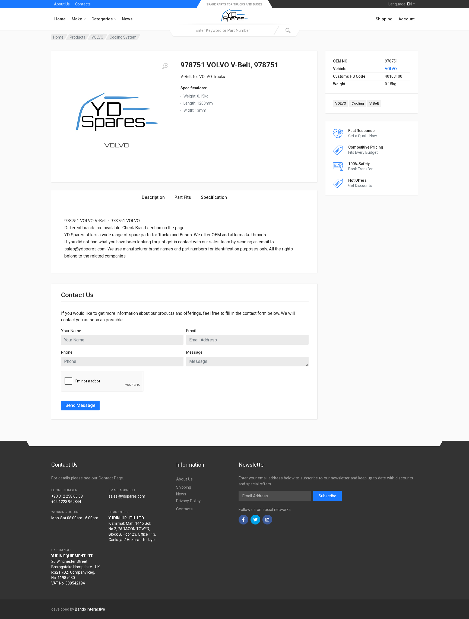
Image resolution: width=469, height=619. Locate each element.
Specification (214, 197)
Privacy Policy (188, 500)
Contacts (83, 4)
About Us (62, 4)
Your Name (71, 330)
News (127, 19)
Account (406, 19)
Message (194, 352)
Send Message (80, 405)
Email (191, 330)
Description (153, 197)
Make (77, 19)
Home (60, 19)
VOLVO (391, 69)
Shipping (384, 19)
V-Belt (374, 103)
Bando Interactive (90, 609)
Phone (66, 352)
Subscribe (327, 496)
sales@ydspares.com (127, 496)
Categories (102, 19)
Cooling (357, 103)
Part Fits (183, 197)
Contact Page (111, 478)
